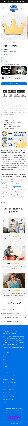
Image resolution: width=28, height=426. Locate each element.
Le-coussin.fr (15, 423)
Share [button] (4, 202)
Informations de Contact (9, 379)
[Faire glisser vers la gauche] (10, 42)
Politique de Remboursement (10, 386)
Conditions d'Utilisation (8, 396)
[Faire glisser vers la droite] (17, 42)
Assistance (5, 366)
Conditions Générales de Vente (10, 392)
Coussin (5, 356)
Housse (5, 359)
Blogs (4, 363)
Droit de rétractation (8, 399)
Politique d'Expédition (8, 389)
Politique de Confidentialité (9, 382)
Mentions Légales (7, 403)
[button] (3, 8)
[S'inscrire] (21, 412)
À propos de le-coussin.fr (9, 376)
